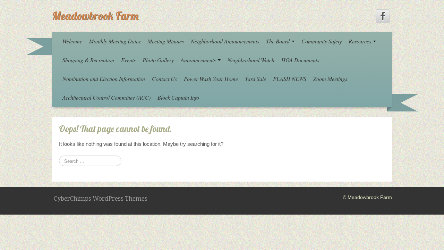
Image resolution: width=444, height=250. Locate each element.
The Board (278, 41)
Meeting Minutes (165, 41)
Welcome (72, 41)
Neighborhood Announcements (225, 41)
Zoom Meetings (330, 78)
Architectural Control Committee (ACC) (106, 97)
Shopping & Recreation (88, 60)
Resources (361, 41)
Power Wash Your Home (211, 78)
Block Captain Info (178, 97)
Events (128, 60)
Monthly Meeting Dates (114, 41)
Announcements (199, 60)
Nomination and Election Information (103, 78)
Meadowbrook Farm (95, 16)
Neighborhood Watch (251, 60)
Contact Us (164, 78)
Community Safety (321, 41)
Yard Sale (255, 78)
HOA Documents (300, 60)
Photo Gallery (158, 60)
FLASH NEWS (289, 78)
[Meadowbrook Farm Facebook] (383, 16)
